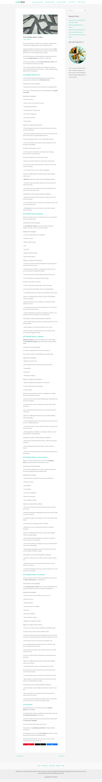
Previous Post (19, 756)
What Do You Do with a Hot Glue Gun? (77, 29)
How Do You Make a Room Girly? (76, 32)
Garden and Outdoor (61, 2)
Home (39, 765)
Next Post (62, 756)
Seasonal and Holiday (50, 2)
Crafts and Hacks (81, 2)
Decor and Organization (37, 2)
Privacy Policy (44, 765)
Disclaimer (58, 765)
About (63, 765)
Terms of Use (52, 765)
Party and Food (71, 2)
